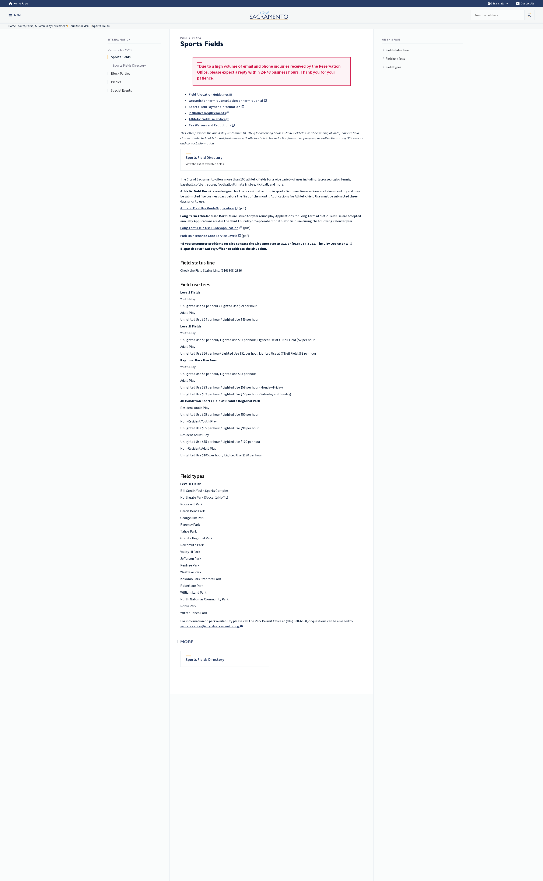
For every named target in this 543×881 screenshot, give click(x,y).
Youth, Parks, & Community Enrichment (42, 26)
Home (12, 26)
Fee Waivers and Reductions (210, 125)
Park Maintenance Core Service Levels (208, 236)
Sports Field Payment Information (214, 107)
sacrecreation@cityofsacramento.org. (210, 626)
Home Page (21, 3)
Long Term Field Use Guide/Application (209, 228)
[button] (16, 15)
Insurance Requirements (207, 113)
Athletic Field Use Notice (207, 119)
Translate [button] (499, 3)
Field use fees (395, 58)
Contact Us (525, 3)
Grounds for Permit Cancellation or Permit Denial (226, 100)
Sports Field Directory (204, 157)
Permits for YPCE (79, 26)
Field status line (397, 50)
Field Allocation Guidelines (209, 94)
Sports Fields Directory (129, 65)
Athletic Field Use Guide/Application (207, 208)
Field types (393, 67)
